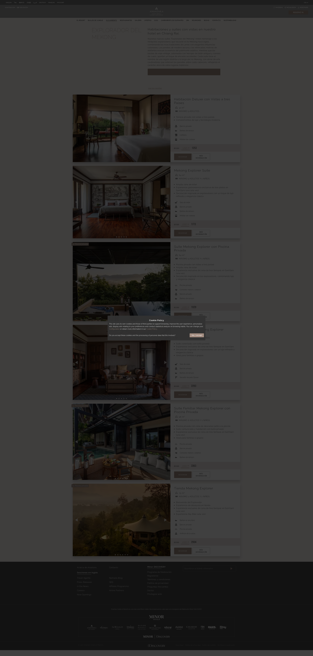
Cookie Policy (151, 329)
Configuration (114, 329)
